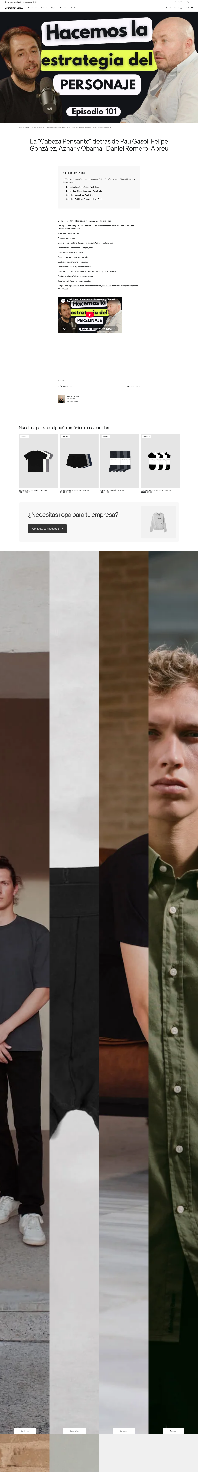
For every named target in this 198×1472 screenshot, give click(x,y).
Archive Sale (32, 8)
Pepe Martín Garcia (73, 396)
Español (189, 2)
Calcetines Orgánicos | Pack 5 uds (80, 195)
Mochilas (62, 8)
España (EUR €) (179, 2)
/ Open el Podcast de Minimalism (34, 127)
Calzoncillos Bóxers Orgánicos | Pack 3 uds (84, 191)
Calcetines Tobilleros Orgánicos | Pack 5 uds (84, 199)
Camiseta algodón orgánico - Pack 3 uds (82, 187)
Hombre (44, 8)
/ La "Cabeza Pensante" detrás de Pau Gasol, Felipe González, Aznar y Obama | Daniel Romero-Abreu (78, 127)
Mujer (53, 8)
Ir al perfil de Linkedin (73, 401)
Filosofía (73, 8)
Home (21, 127)
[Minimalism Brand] (14, 8)
